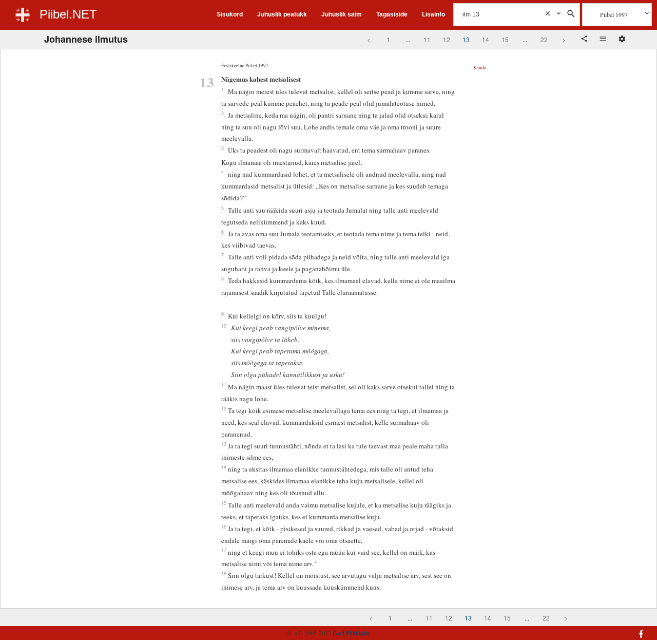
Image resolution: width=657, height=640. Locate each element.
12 (446, 39)
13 (466, 39)
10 (223, 325)
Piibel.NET (68, 14)
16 (223, 526)
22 (544, 39)
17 (223, 550)
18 (223, 573)
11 (427, 39)
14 (485, 39)
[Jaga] (585, 39)
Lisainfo (433, 14)
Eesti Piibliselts (351, 633)
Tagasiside (392, 14)
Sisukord (230, 14)
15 (505, 39)
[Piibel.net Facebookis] (591, 629)
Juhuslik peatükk (282, 14)
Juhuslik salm (341, 14)
